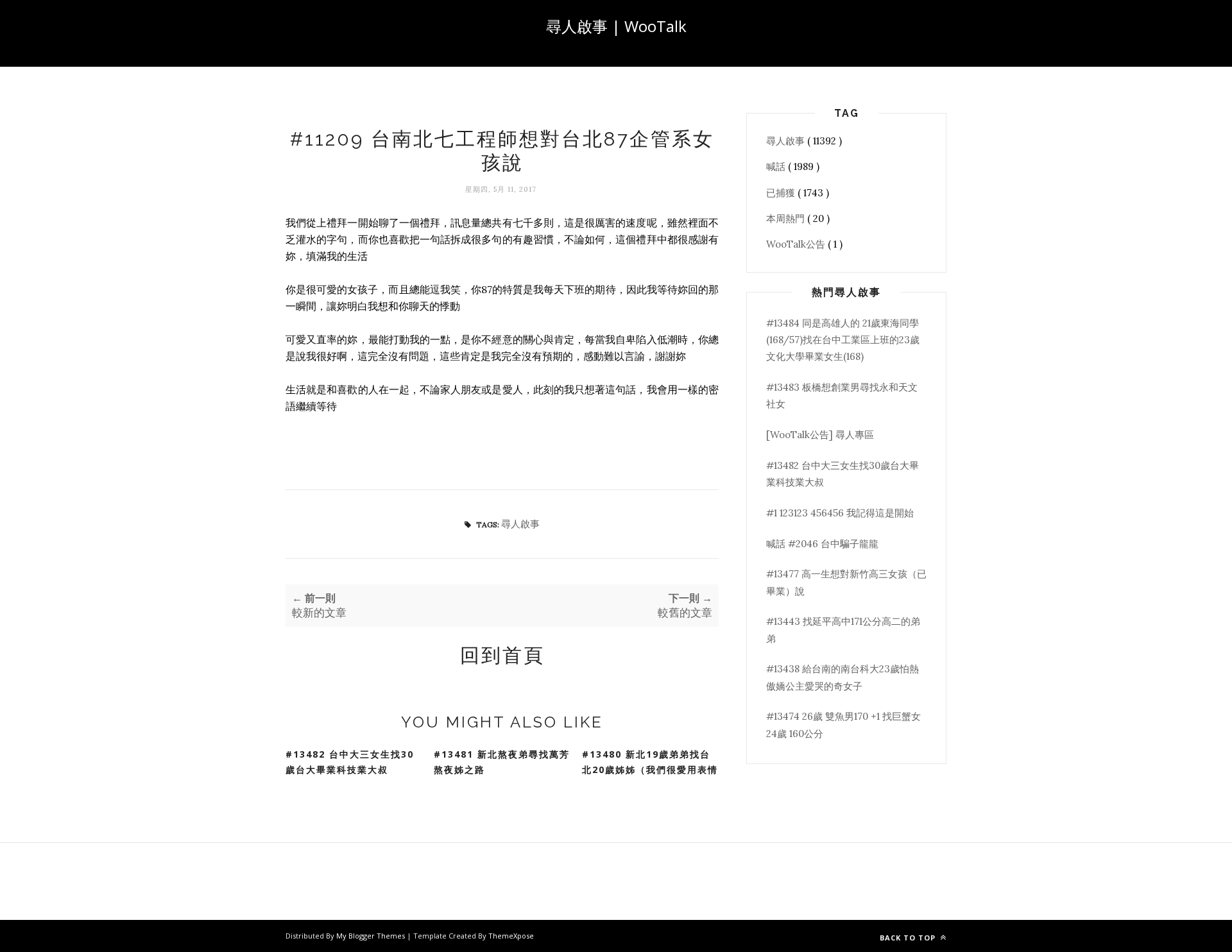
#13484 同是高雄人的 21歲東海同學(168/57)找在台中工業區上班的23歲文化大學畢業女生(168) (843, 340)
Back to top (909, 937)
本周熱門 (786, 218)
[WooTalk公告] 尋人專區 (820, 435)
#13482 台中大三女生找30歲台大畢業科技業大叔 (350, 762)
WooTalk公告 (797, 244)
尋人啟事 (520, 524)
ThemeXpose (511, 935)
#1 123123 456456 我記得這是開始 (840, 513)
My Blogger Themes (371, 935)
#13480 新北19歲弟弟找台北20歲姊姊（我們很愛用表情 (650, 762)
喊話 (777, 166)
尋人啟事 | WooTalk (616, 26)
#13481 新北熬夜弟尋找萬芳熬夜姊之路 (502, 762)
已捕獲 (782, 193)
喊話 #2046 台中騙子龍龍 (822, 544)
